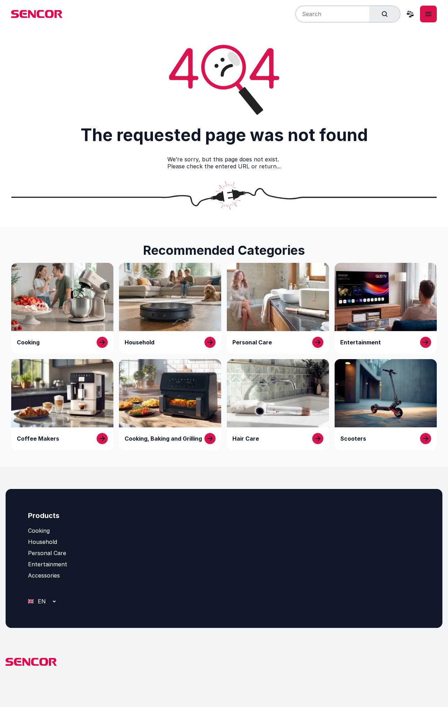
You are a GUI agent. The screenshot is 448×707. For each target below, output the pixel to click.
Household (42, 541)
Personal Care (47, 553)
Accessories (44, 575)
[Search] (384, 14)
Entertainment (47, 564)
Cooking (39, 530)
